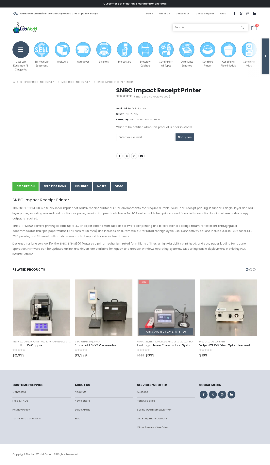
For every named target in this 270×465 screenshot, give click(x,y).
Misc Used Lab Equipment (145, 119)
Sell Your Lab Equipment (41, 63)
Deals (149, 13)
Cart (223, 13)
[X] (241, 13)
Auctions (142, 392)
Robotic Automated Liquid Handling (59, 341)
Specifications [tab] (54, 186)
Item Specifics (146, 401)
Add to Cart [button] (64, 285)
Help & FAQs (20, 401)
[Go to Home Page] (13, 82)
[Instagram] (248, 13)
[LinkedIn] (254, 13)
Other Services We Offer (152, 427)
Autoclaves (83, 61)
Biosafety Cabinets (145, 63)
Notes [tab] (101, 186)
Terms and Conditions (26, 418)
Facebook (119, 156)
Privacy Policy (21, 410)
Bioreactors (124, 61)
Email (141, 156)
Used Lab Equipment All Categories (20, 65)
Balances (104, 61)
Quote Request (204, 13)
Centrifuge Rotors (207, 63)
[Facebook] (234, 13)
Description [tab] (25, 186)
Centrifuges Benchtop (187, 63)
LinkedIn (134, 156)
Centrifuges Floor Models (228, 63)
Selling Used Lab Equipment (154, 410)
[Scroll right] (265, 56)
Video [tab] (119, 186)
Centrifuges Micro (249, 63)
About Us (164, 13)
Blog (77, 418)
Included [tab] (81, 186)
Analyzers (62, 61)
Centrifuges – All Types (166, 63)
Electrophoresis (158, 341)
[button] (247, 269)
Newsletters (82, 401)
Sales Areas (82, 410)
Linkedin (231, 394)
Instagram (222, 394)
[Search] (242, 27)
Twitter (127, 156)
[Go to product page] (41, 307)
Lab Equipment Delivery (152, 418)
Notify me (185, 137)
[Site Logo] (25, 27)
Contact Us (183, 13)
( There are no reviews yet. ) (152, 96)
